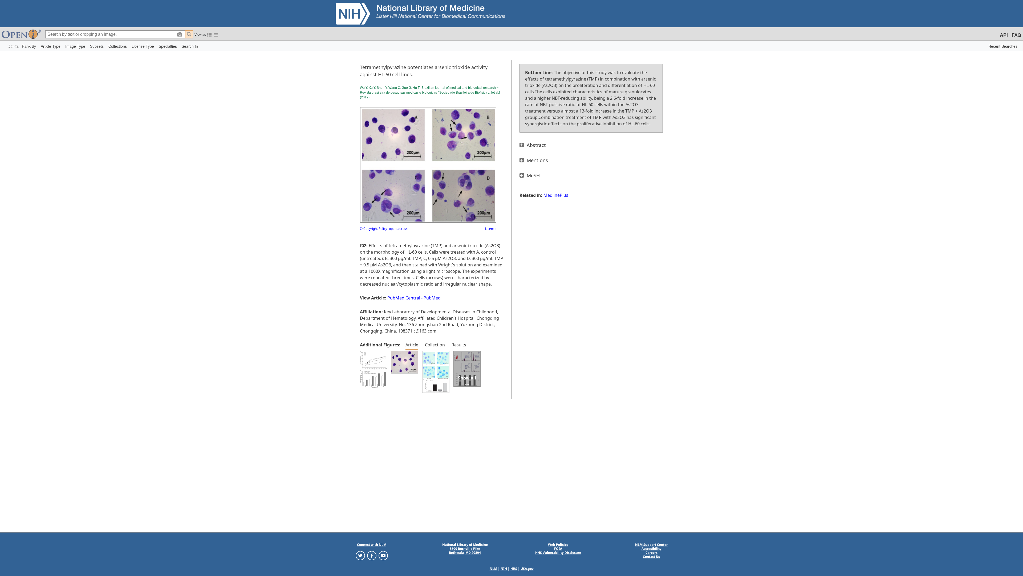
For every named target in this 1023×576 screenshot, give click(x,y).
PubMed (432, 298)
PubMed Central (403, 298)
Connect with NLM (371, 544)
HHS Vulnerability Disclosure (558, 552)
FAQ (1016, 34)
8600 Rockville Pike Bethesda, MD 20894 (465, 550)
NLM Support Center (651, 544)
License (490, 228)
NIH (504, 568)
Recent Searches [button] (1002, 46)
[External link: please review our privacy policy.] (360, 555)
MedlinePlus (555, 195)
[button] (29, 46)
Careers (651, 552)
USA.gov (527, 568)
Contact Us (651, 556)
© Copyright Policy (373, 228)
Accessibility (651, 548)
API (1004, 34)
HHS (513, 568)
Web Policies (558, 544)
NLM (493, 568)
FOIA (558, 548)
